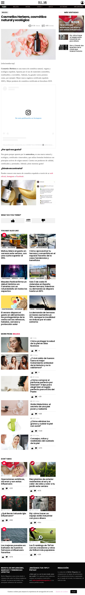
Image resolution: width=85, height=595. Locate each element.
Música (15, 278)
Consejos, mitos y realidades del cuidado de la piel (42, 441)
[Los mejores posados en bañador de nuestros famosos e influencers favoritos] (14, 535)
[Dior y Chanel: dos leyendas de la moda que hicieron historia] (63, 47)
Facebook (20, 176)
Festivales (6, 278)
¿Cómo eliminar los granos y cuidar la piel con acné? (41, 423)
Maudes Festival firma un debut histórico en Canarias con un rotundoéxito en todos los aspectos (14, 286)
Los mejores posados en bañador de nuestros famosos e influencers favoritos (13, 549)
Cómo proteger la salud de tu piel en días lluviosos (42, 343)
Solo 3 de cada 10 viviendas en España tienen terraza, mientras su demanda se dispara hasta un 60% (41, 286)
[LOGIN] (82, 2)
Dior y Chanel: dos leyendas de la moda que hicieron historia (77, 48)
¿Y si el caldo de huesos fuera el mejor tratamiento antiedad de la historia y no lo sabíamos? (42, 363)
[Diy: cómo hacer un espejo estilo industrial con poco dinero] (42, 503)
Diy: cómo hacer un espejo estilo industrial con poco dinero (40, 516)
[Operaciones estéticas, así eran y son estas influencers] (14, 469)
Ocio (39, 7)
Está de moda (41, 247)
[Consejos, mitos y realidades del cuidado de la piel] (14, 442)
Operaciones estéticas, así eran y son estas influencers (13, 481)
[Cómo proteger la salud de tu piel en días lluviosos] (14, 344)
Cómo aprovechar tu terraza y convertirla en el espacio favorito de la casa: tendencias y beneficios (42, 256)
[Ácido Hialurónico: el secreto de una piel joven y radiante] (14, 408)
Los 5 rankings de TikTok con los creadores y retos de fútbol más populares (42, 547)
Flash (4, 7)
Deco (51, 7)
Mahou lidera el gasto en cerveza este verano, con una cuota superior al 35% (14, 254)
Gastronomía (7, 309)
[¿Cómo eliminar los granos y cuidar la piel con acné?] (14, 425)
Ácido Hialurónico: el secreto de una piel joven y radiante (40, 406)
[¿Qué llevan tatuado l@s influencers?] (14, 503)
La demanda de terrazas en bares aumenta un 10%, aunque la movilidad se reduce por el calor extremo (42, 317)
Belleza (16, 7)
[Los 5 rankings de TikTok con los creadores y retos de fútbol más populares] (42, 535)
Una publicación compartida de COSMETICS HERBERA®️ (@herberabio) (29, 145)
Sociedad (63, 7)
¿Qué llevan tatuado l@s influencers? (13, 514)
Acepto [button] (74, 591)
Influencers (78, 7)
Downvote (43, 220)
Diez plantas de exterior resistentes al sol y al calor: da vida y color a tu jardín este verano (42, 483)
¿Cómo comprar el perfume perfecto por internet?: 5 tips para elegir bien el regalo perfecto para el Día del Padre (42, 386)
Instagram (10, 176)
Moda (28, 7)
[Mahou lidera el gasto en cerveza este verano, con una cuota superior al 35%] (14, 241)
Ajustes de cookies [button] (62, 591)
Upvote (12, 220)
